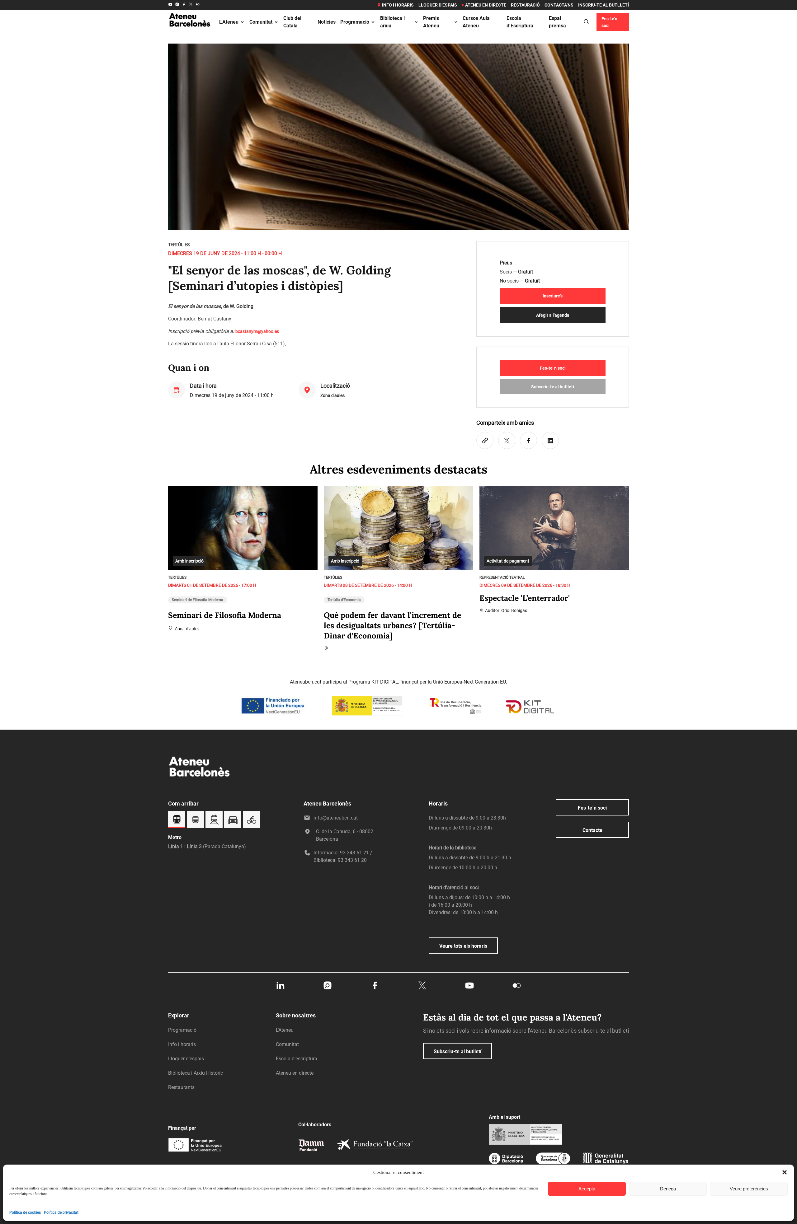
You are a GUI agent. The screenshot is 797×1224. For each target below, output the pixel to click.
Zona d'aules (332, 395)
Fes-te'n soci (609, 22)
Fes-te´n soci (592, 808)
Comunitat (260, 22)
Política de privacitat (61, 1212)
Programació (354, 22)
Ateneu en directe (485, 4)
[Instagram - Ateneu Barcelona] (177, 4)
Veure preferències (749, 1188)
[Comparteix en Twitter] (506, 440)
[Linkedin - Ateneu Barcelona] (280, 988)
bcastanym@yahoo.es (257, 331)
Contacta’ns (559, 4)
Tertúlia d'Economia (344, 600)
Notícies (327, 22)
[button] (784, 1172)
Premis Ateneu (431, 22)
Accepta (586, 1188)
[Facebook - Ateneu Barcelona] (184, 4)
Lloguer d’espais (437, 4)
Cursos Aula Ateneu (476, 22)
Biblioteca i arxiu (392, 22)
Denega (668, 1188)
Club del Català (292, 22)
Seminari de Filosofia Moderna (197, 600)
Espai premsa (557, 22)
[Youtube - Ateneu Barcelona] (170, 4)
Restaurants (181, 1087)
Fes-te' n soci (553, 368)
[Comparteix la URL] (484, 440)
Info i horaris (398, 4)
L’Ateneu (228, 22)
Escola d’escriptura (296, 1059)
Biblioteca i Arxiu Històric (195, 1073)
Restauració (525, 4)
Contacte (592, 830)
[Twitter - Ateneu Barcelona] (191, 4)
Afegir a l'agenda (552, 315)
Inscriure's (553, 295)
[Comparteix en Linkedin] (550, 440)
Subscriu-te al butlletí (552, 386)
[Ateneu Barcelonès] (190, 33)
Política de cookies (25, 1212)
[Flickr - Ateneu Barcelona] (198, 4)
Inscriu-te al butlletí (603, 4)
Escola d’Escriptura (520, 22)
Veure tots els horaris (463, 946)
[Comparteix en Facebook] (528, 440)
